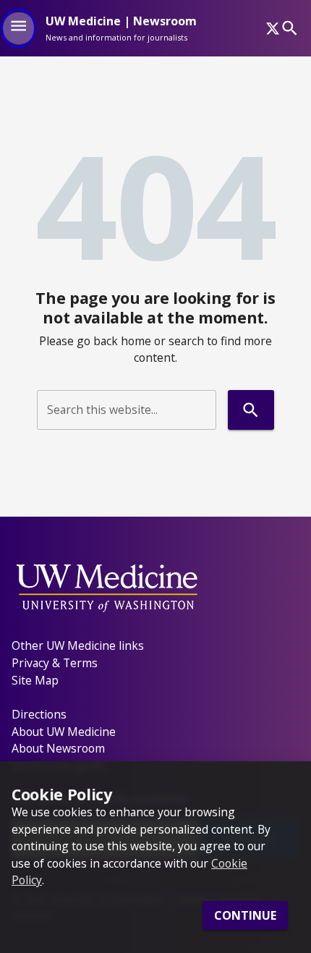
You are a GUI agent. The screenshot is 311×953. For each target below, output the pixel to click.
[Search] (289, 27)
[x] (273, 28)
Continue (245, 915)
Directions (39, 714)
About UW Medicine (64, 732)
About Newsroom (58, 748)
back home (122, 341)
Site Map (35, 680)
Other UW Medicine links (78, 645)
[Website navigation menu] (18, 28)
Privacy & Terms (55, 663)
